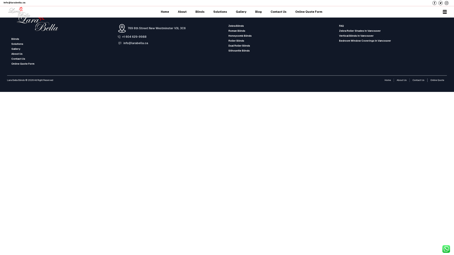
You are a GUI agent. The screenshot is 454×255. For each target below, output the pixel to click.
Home (388, 80)
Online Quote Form (22, 63)
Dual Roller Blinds (239, 45)
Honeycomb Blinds (240, 35)
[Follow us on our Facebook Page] (435, 2)
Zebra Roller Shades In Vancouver (360, 30)
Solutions (17, 44)
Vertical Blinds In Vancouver (356, 35)
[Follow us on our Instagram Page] (447, 2)
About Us (17, 53)
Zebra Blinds (236, 25)
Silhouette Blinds (239, 50)
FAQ (341, 25)
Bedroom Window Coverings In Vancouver (365, 40)
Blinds (15, 39)
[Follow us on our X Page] (441, 2)
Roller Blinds (236, 40)
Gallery (15, 48)
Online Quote (437, 80)
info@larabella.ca (135, 43)
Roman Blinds (236, 30)
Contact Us (18, 58)
